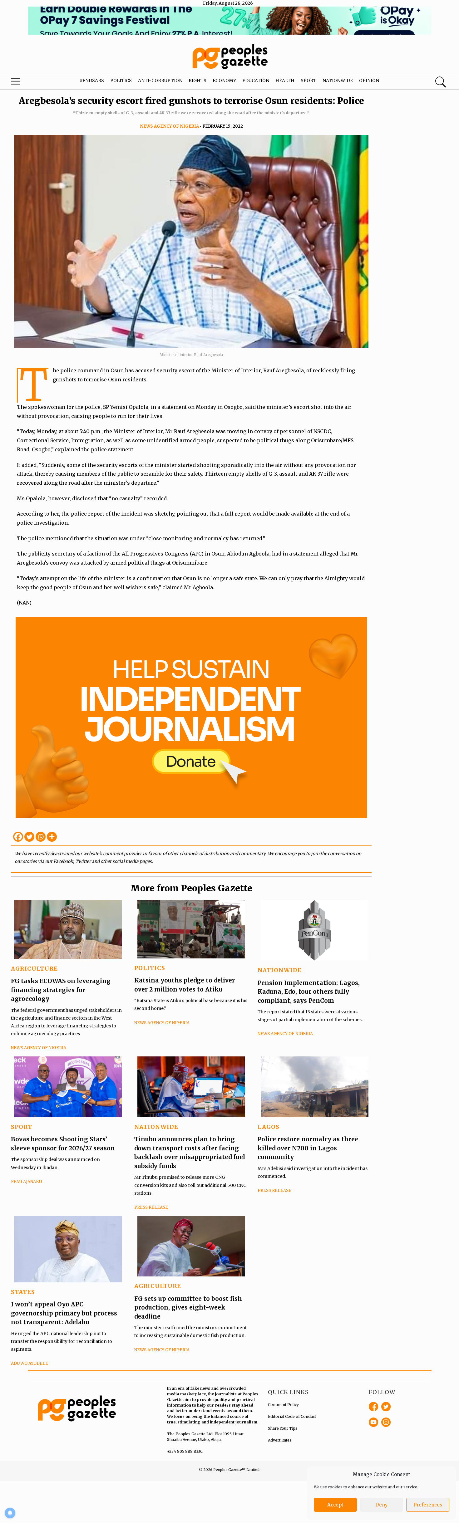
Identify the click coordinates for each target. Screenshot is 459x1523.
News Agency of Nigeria (169, 126)
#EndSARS (92, 80)
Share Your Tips (283, 1428)
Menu (25, 82)
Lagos (268, 1126)
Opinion (369, 80)
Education (255, 80)
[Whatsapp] (41, 837)
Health (284, 80)
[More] (52, 837)
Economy (224, 80)
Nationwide (338, 80)
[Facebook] (18, 837)
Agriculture (34, 968)
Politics (121, 80)
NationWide (280, 970)
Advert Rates (280, 1440)
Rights (197, 80)
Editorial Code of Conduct (292, 1416)
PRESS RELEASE (151, 1207)
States (23, 1291)
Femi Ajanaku (26, 1181)
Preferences (427, 1505)
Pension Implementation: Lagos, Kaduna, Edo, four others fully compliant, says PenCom (309, 991)
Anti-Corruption (160, 80)
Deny (381, 1505)
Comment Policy (283, 1404)
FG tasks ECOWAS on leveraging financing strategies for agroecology (61, 989)
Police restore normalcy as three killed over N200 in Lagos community (308, 1148)
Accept (335, 1505)
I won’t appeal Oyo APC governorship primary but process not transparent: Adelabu (64, 1313)
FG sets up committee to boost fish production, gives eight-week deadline (188, 1307)
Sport (308, 80)
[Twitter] (29, 837)
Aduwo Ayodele (29, 1363)
